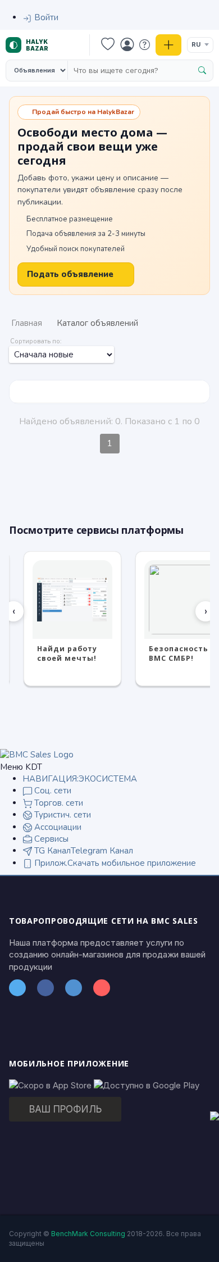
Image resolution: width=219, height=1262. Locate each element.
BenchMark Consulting (88, 1233)
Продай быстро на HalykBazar (83, 111)
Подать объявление (70, 274)
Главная (26, 323)
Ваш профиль (65, 1109)
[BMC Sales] (37, 754)
